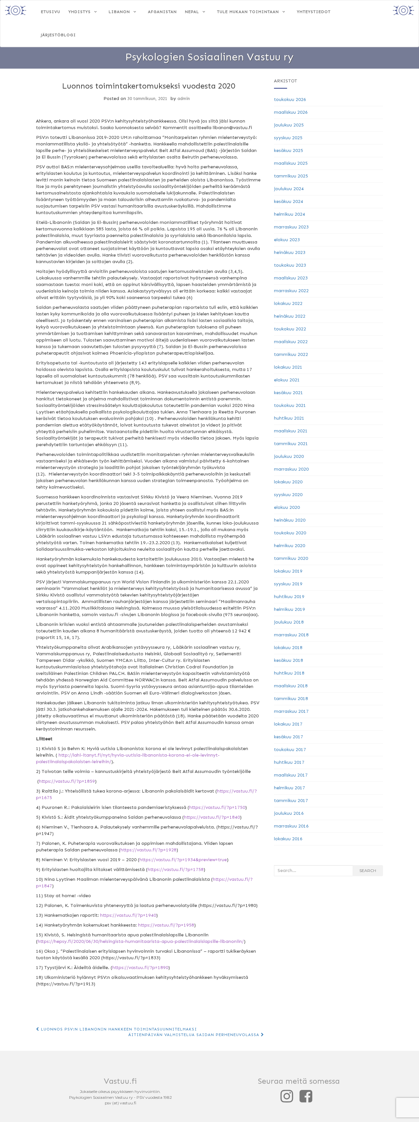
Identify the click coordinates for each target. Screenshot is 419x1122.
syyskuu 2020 (288, 494)
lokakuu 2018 (288, 647)
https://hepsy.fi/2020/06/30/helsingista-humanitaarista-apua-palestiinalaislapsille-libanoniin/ (141, 941)
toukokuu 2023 (290, 265)
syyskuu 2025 (288, 138)
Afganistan (162, 11)
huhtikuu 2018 (289, 673)
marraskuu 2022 (291, 290)
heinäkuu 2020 (289, 520)
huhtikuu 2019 (289, 596)
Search (367, 870)
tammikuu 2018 (291, 698)
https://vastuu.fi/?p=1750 (217, 807)
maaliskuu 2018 (291, 686)
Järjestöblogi (58, 35)
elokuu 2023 (287, 240)
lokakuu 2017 (288, 724)
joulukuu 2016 (289, 813)
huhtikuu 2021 (289, 418)
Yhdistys (79, 11)
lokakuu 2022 (288, 303)
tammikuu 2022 (291, 354)
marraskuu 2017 (291, 711)
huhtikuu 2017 (289, 762)
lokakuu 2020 (288, 482)
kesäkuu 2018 (288, 660)
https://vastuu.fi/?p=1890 (140, 967)
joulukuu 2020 (289, 456)
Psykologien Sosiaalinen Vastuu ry (209, 57)
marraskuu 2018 (291, 635)
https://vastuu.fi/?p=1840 (212, 817)
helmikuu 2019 (289, 609)
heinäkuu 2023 (289, 252)
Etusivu (50, 11)
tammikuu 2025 (291, 176)
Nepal (192, 11)
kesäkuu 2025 (288, 150)
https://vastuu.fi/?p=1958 (166, 925)
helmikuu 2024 (289, 214)
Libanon (119, 11)
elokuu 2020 (287, 507)
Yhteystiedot (314, 11)
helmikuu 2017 (289, 788)
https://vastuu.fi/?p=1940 (128, 915)
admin (183, 98)
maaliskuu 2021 (291, 431)
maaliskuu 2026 (291, 112)
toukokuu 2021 (290, 405)
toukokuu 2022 (290, 329)
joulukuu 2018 (289, 622)
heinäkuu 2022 (289, 316)
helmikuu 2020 (289, 545)
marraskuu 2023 (291, 227)
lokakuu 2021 (288, 367)
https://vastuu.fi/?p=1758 (176, 869)
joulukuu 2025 (289, 125)
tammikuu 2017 (291, 800)
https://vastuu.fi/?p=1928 (148, 850)
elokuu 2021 (287, 380)
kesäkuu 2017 (288, 737)
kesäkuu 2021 (288, 392)
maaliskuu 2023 (291, 278)
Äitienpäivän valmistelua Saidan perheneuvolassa (194, 1034)
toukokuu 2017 (290, 749)
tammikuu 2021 (291, 443)
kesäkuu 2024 (288, 201)
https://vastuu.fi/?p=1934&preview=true (183, 859)
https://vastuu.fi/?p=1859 (67, 781)
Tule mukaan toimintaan (248, 11)
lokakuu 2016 (288, 839)
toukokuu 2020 (290, 533)
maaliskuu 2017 (291, 775)
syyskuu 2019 (288, 584)
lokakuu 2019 (288, 571)
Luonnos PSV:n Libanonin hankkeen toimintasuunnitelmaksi (118, 1029)
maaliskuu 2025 (291, 163)
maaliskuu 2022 (291, 341)
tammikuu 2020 (291, 558)
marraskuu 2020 (291, 469)
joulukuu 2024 (289, 189)
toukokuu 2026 (290, 99)
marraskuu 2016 (291, 826)
